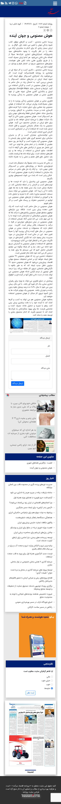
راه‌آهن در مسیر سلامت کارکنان (40, 607)
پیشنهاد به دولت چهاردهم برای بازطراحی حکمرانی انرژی (30, 512)
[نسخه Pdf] (51, 30)
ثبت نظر (30, 692)
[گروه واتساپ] (16, 3)
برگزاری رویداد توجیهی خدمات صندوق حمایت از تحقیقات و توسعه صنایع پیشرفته (29, 587)
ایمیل (48, 355)
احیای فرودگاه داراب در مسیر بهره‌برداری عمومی (33, 602)
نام (49, 346)
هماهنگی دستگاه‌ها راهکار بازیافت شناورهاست (34, 517)
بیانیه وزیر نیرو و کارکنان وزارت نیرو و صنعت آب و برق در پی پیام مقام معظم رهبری (30, 547)
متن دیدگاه (45, 368)
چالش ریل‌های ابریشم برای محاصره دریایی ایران (33, 532)
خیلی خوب (45, 680)
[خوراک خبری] (6, 3)
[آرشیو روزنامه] (2, 3)
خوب (48, 684)
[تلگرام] (9, 3)
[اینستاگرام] (12, 3)
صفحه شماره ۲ (43, 27)
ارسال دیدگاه (17, 383)
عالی (48, 676)
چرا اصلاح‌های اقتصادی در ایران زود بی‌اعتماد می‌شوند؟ (30, 502)
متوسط (47, 688)
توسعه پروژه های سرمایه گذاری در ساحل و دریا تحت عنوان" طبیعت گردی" (31, 571)
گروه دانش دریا (15, 23)
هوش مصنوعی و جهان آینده (41, 467)
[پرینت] (47, 30)
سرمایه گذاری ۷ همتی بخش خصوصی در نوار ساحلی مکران (31, 563)
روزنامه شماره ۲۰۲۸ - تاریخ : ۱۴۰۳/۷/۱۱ (38, 23)
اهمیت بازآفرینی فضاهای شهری (39, 462)
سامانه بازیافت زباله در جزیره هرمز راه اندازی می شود (31, 492)
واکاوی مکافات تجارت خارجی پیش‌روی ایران (35, 522)
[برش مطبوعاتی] (44, 30)
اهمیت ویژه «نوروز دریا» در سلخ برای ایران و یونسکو (31, 527)
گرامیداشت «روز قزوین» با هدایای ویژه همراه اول (33, 497)
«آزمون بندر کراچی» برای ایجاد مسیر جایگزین (34, 507)
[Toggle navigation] (55, 3)
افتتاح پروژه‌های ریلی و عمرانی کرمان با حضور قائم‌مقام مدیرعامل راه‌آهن (30, 579)
